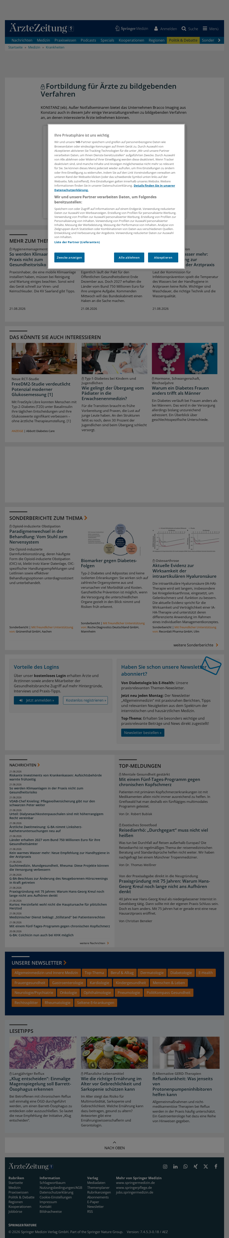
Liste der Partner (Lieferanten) (77, 242)
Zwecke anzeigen (69, 257)
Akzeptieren (163, 257)
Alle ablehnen (129, 257)
